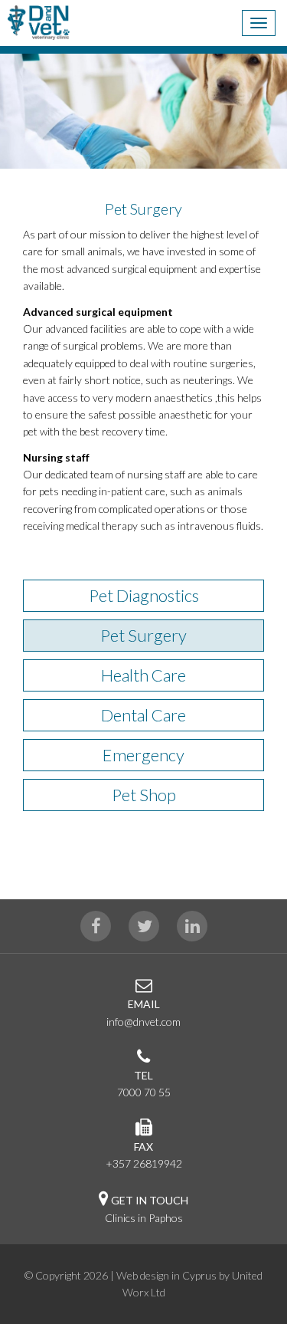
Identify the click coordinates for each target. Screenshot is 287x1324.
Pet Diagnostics (144, 595)
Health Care (143, 675)
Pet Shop (144, 794)
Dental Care (143, 715)
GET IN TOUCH (149, 1200)
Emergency (143, 754)
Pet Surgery (143, 635)
